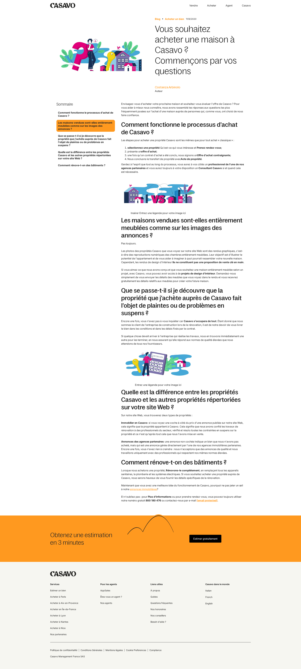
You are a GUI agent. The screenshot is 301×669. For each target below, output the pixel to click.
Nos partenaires (58, 634)
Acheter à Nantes (59, 621)
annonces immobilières (143, 489)
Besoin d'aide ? (158, 621)
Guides (154, 596)
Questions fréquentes (161, 603)
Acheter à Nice (58, 628)
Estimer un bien (58, 590)
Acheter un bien (174, 19)
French (208, 597)
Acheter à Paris (58, 596)
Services (54, 584)
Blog (157, 19)
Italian (208, 590)
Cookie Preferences (136, 650)
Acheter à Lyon (58, 615)
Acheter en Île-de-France (63, 609)
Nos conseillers (158, 615)
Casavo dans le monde (217, 584)
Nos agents (106, 603)
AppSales (105, 590)
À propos (155, 590)
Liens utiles (156, 584)
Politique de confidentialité (63, 650)
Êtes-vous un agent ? (111, 596)
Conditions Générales (91, 650)
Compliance (155, 650)
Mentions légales (114, 650)
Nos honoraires (158, 609)
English (209, 603)
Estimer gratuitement (205, 538)
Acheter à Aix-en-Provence (64, 603)
